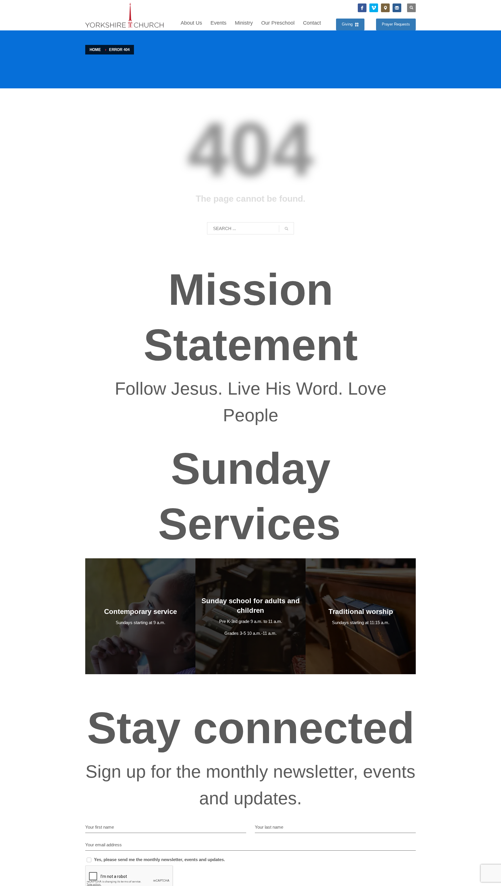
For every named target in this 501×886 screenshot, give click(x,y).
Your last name (269, 827)
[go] (286, 229)
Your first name (99, 827)
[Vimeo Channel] (373, 7)
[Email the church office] (397, 7)
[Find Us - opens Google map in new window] (385, 7)
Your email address (103, 844)
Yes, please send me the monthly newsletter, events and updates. (159, 859)
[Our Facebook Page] (362, 7)
